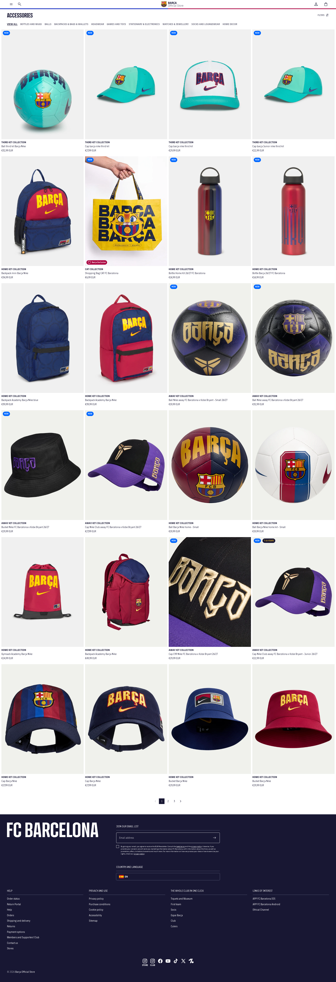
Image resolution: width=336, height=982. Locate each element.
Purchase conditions (99, 904)
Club (173, 920)
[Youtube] (168, 961)
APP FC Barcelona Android (266, 904)
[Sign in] (316, 4)
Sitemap (93, 920)
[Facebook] (160, 961)
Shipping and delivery (18, 920)
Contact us (12, 942)
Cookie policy (96, 909)
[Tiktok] (175, 961)
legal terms (180, 846)
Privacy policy (96, 898)
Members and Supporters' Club (23, 937)
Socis (173, 909)
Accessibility (95, 915)
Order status (13, 898)
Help (9, 909)
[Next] (180, 801)
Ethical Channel (261, 909)
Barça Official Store (25, 971)
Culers (174, 926)
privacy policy (196, 846)
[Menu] (11, 4)
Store (145, 965)
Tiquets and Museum (181, 898)
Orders (10, 915)
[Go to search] (19, 4)
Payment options (16, 931)
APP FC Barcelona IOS (264, 898)
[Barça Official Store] (172, 4)
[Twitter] (183, 961)
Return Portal (14, 904)
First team (176, 904)
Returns (11, 926)
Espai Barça (177, 915)
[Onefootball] (191, 961)
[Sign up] (214, 837)
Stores (10, 948)
